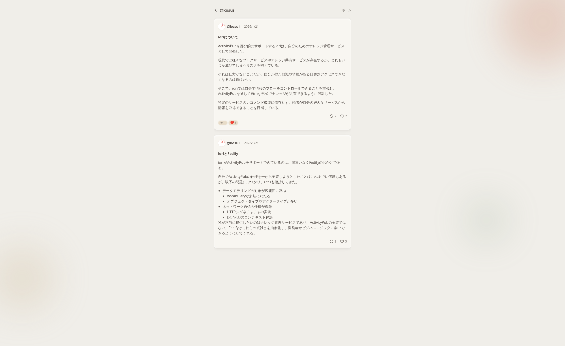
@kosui (227, 10)
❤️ (233, 122)
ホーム (346, 10)
